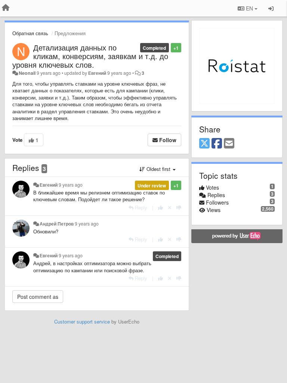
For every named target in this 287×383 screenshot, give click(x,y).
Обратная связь (30, 33)
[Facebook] (217, 143)
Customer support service (82, 321)
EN (249, 8)
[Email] (229, 143)
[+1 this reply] (160, 207)
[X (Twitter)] (204, 143)
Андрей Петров (57, 223)
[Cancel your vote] (170, 207)
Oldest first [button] (158, 168)
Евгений (97, 73)
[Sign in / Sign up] (271, 8)
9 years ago (71, 184)
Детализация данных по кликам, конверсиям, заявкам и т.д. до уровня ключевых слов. (90, 56)
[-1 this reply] (178, 207)
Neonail (27, 73)
